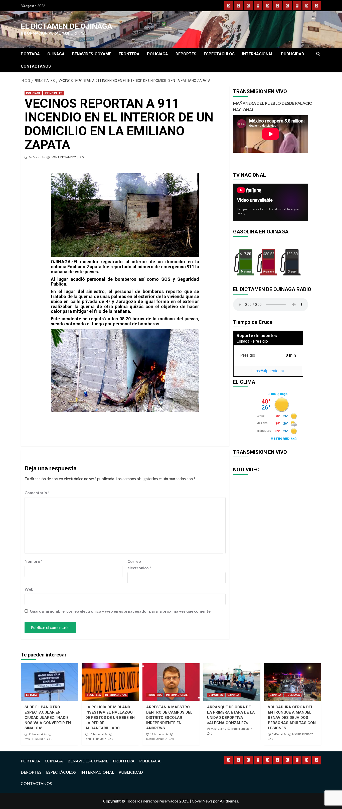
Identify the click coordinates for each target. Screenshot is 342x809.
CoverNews (202, 800)
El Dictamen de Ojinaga (66, 26)
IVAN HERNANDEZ (63, 157)
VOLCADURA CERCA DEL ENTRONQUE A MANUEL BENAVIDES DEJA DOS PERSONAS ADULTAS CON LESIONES (292, 717)
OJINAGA (56, 54)
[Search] (318, 54)
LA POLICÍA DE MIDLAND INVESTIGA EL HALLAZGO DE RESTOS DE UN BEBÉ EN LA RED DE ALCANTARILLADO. (110, 717)
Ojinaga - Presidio (252, 341)
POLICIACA (157, 54)
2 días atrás (218, 729)
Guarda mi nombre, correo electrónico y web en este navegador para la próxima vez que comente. (121, 611)
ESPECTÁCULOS (219, 54)
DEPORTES (186, 54)
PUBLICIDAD (292, 54)
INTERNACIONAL (257, 54)
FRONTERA (129, 54)
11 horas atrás (38, 734)
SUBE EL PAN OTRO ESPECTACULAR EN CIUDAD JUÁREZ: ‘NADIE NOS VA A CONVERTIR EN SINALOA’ (48, 717)
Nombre (34, 561)
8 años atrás (37, 157)
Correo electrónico (139, 564)
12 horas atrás (98, 734)
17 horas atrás (159, 734)
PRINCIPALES (54, 93)
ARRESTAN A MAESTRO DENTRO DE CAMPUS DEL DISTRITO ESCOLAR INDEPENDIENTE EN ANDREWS (169, 717)
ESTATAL (31, 695)
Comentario (37, 492)
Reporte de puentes (257, 335)
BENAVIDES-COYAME (91, 54)
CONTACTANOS (36, 66)
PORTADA (30, 54)
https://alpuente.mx (268, 371)
